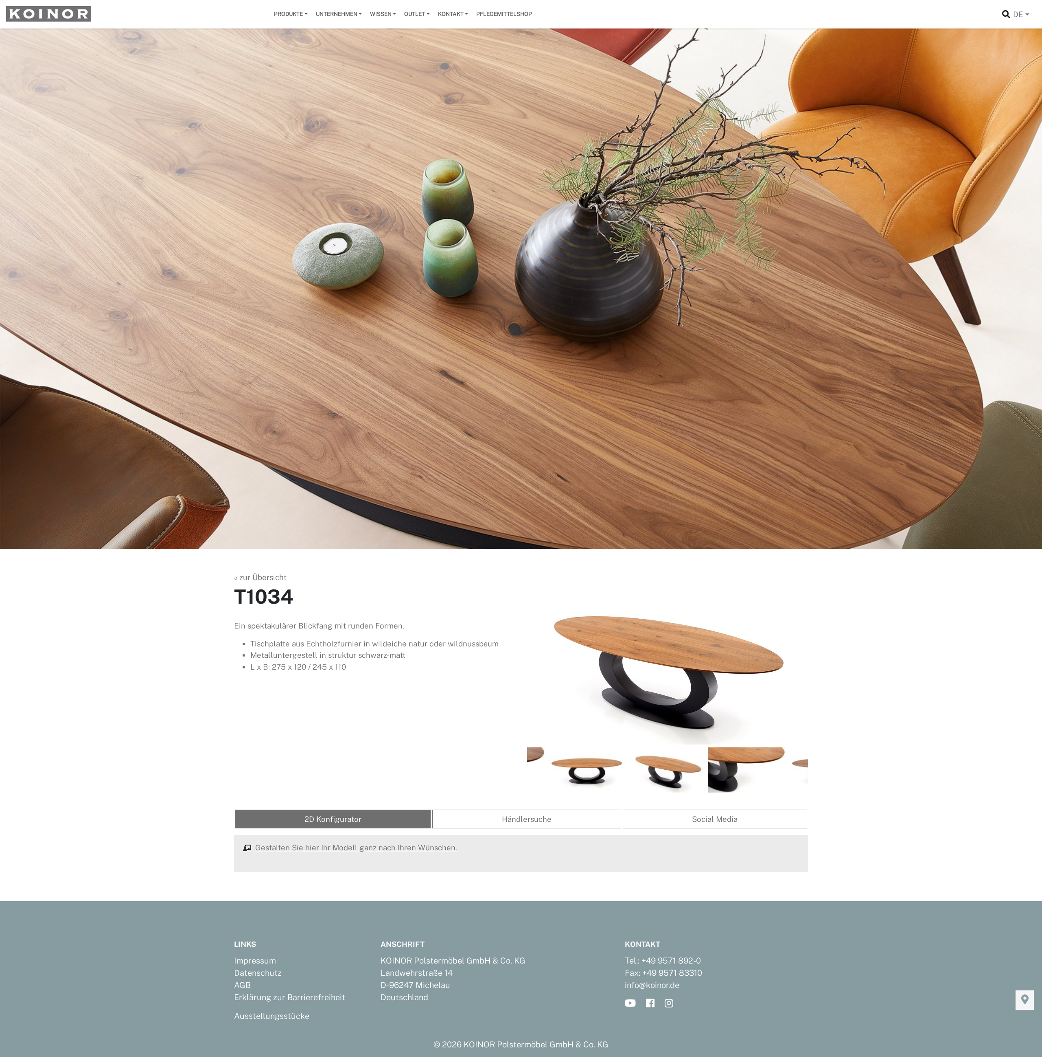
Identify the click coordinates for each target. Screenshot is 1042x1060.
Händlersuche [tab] (527, 819)
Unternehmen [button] (336, 14)
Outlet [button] (414, 14)
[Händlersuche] (1025, 1000)
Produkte (288, 14)
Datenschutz (258, 973)
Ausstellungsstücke (271, 1016)
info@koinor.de (652, 985)
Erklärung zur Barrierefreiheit (289, 997)
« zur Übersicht (260, 577)
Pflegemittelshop (504, 14)
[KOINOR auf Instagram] (671, 1004)
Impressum (255, 961)
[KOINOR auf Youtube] (633, 1004)
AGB (242, 985)
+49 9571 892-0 (671, 961)
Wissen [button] (381, 14)
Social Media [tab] (715, 819)
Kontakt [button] (451, 14)
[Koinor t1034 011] (667, 665)
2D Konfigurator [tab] (332, 819)
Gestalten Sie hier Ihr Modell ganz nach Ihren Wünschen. (356, 847)
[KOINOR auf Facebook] (652, 1004)
